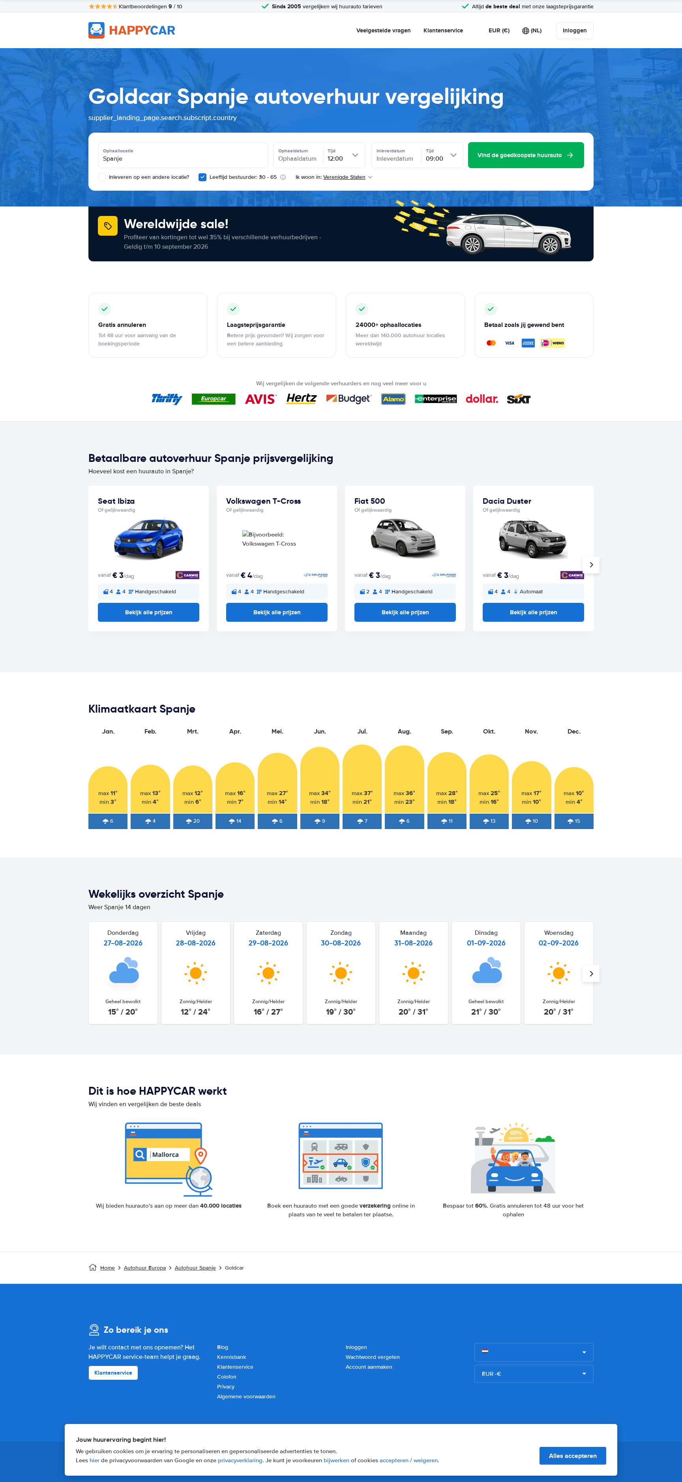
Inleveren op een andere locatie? (148, 177)
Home (107, 1267)
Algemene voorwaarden (246, 1396)
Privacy (225, 1386)
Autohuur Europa (145, 1267)
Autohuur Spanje (195, 1267)
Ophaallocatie (118, 150)
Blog (222, 1347)
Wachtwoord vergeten (373, 1357)
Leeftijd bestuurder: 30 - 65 (243, 177)
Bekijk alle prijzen (148, 612)
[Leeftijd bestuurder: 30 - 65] (202, 177)
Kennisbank (231, 1357)
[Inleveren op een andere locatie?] (102, 177)
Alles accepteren (573, 1455)
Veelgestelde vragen (383, 30)
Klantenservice (443, 30)
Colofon (226, 1376)
